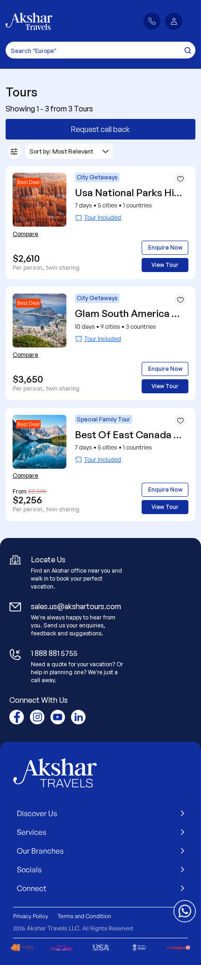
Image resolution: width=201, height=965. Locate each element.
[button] (173, 21)
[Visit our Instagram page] (37, 717)
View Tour (165, 264)
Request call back (100, 129)
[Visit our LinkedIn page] (78, 717)
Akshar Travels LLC (53, 928)
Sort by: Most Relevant (61, 151)
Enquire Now (165, 247)
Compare (25, 233)
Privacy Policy (30, 916)
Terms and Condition (84, 916)
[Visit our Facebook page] (16, 717)
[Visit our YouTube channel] (57, 717)
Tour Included (102, 217)
